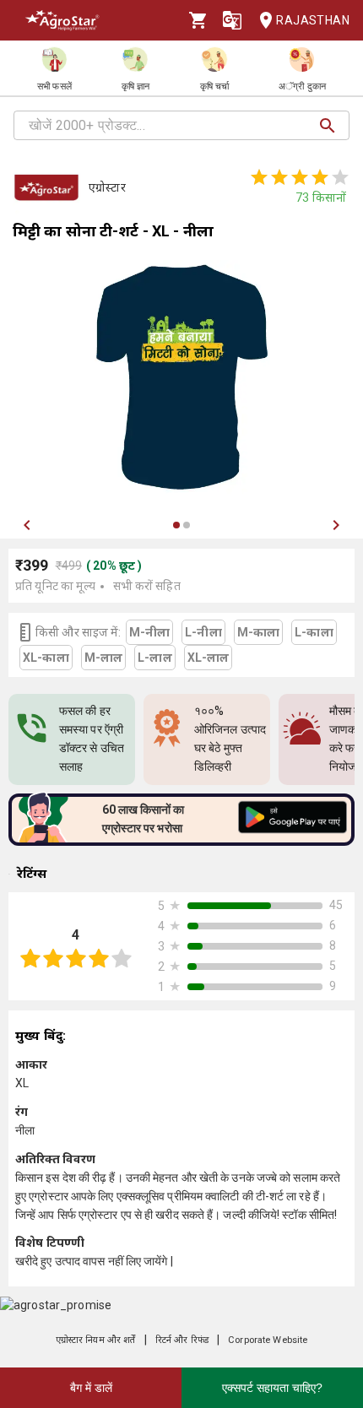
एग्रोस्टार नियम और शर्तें (96, 1340)
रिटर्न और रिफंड (182, 1340)
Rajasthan (312, 20)
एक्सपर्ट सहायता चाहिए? (272, 1387)
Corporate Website (267, 1340)
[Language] (232, 20)
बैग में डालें (91, 1387)
